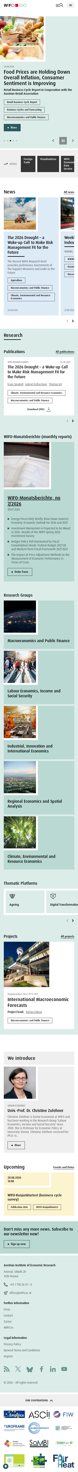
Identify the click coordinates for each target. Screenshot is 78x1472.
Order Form (21, 572)
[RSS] (6, 1369)
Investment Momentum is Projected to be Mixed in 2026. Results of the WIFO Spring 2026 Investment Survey (40, 532)
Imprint (8, 1356)
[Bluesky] (30, 1369)
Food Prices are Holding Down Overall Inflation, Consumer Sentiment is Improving (37, 78)
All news (69, 192)
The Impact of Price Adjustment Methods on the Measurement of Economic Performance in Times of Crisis (40, 558)
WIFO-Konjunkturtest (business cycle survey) (35, 1197)
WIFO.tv (8, 1328)
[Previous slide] (53, 141)
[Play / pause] (63, 141)
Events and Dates (63, 1167)
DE (70, 5)
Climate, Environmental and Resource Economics (30, 297)
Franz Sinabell (15, 384)
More (14, 127)
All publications (65, 352)
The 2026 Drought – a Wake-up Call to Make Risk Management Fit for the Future (30, 245)
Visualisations (48, 159)
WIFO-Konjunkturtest (47, 1207)
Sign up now (18, 1244)
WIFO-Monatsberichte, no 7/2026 (34, 501)
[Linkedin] (53, 1369)
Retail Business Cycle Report (22, 102)
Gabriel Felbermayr (36, 384)
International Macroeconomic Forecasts (38, 1002)
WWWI (71, 259)
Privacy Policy (12, 1344)
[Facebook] (41, 1369)
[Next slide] (73, 141)
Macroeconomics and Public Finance (26, 117)
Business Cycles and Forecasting (24, 109)
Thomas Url (55, 384)
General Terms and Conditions (22, 1350)
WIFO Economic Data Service (69, 163)
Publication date (19, 1207)
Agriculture (16, 280)
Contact (8, 1315)
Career (8, 1322)
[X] (18, 1369)
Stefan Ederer (34, 1012)
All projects (67, 936)
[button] (4, 140)
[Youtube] (64, 1369)
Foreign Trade (28, 160)
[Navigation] (59, 5)
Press (7, 1309)
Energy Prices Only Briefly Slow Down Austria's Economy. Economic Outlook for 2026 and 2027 (40, 521)
